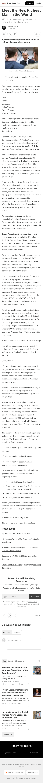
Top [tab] (4, 661)
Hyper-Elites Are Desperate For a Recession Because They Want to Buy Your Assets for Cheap (15, 693)
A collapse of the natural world (19, 497)
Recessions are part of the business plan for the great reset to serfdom (15, 699)
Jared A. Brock (12, 26)
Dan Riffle (9, 80)
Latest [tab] (10, 661)
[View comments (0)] (9, 34)
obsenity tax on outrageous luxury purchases (17, 463)
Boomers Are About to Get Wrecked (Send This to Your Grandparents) (15, 670)
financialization (8, 219)
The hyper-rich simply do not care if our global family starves (21, 441)
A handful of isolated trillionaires (20, 482)
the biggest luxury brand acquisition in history (19, 303)
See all (6, 734)
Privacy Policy (21, 606)
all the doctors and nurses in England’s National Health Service (20, 352)
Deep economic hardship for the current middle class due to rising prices (23, 488)
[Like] (4, 34)
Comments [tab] (7, 632)
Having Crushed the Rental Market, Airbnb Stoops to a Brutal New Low (15, 715)
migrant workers (19, 378)
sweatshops (7, 378)
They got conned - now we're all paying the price (14, 677)
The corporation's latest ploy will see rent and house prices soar (14, 722)
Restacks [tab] (17, 632)
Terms (29, 764)
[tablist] (12, 632)
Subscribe (29, 3)
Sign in (38, 3)
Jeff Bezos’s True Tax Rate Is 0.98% (16, 533)
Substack (10, 778)
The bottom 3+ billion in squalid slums (22, 493)
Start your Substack (15, 772)
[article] (21, 676)
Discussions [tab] (19, 661)
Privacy (23, 764)
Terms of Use (32, 602)
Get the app (32, 772)
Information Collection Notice (26, 604)
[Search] (39, 661)
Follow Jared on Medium (12, 564)
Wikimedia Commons (26, 71)
